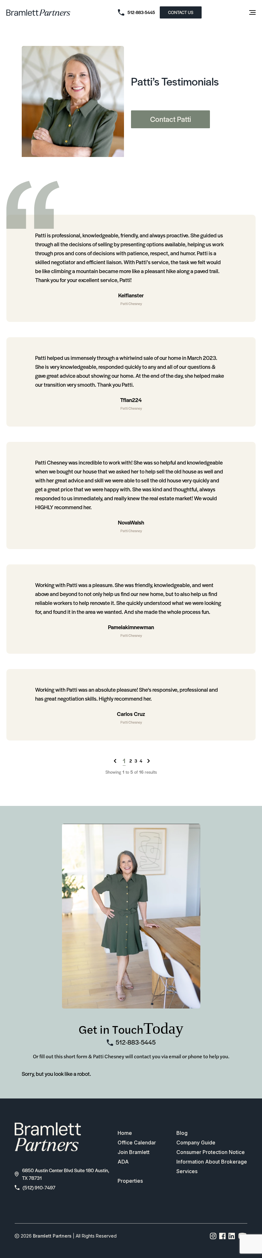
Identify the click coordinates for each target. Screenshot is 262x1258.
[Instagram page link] (213, 1236)
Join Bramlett (134, 1152)
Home (125, 1133)
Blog (182, 1133)
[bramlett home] (38, 13)
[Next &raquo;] (148, 761)
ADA (123, 1161)
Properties (130, 1181)
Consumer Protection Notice (210, 1152)
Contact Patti (170, 119)
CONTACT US (180, 12)
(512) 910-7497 (39, 1187)
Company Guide (195, 1142)
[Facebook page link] (222, 1236)
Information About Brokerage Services (211, 1166)
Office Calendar (137, 1142)
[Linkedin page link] (231, 1236)
